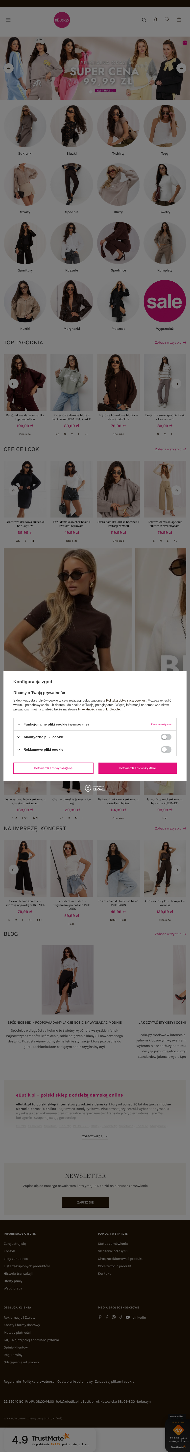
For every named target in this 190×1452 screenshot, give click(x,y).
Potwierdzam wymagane (53, 768)
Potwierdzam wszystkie (137, 768)
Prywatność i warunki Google (99, 709)
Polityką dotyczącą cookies (126, 700)
